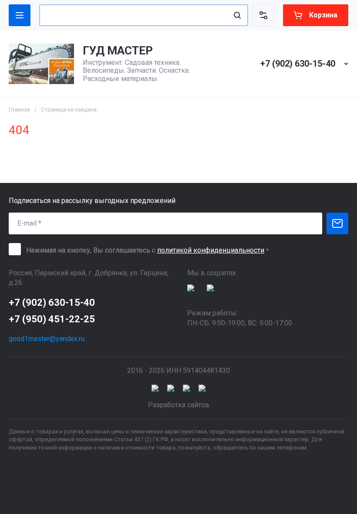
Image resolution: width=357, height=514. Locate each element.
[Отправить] (337, 223)
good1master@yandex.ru (46, 339)
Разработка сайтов (178, 405)
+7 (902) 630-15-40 (297, 63)
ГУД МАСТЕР (118, 50)
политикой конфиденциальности (210, 250)
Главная (19, 109)
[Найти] (237, 15)
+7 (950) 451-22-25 (52, 319)
